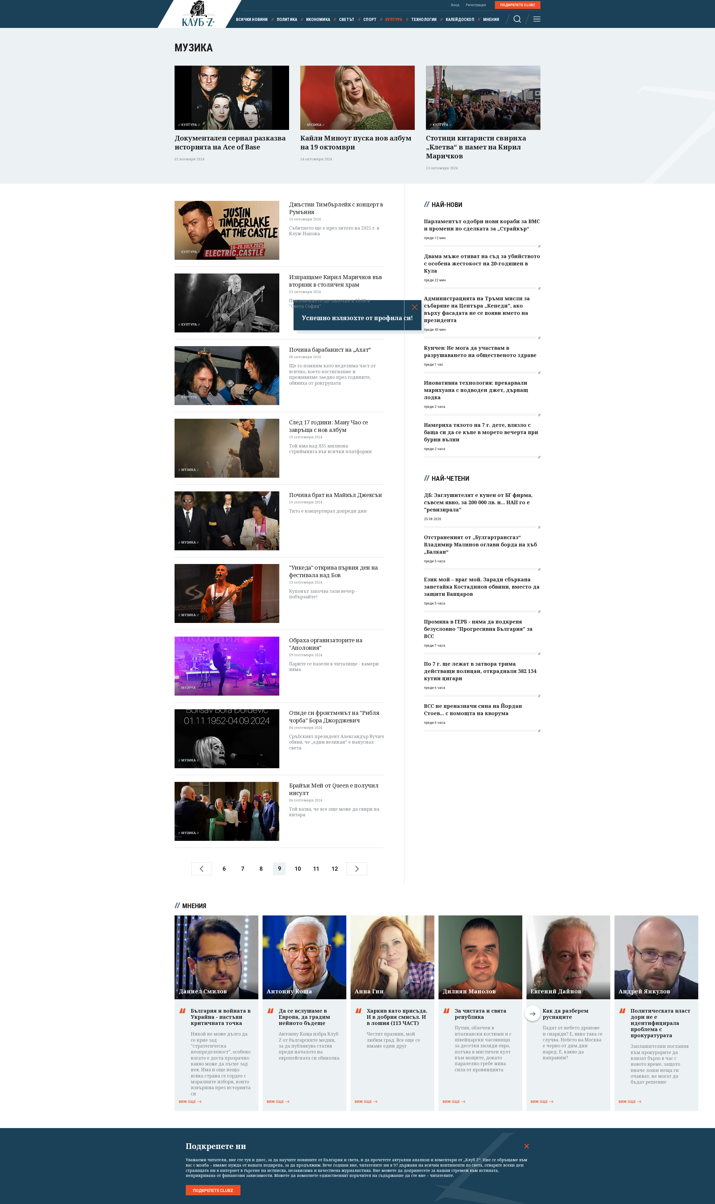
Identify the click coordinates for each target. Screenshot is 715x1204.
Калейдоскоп (460, 19)
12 (335, 868)
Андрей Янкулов (644, 991)
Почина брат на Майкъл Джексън (335, 495)
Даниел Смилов (203, 991)
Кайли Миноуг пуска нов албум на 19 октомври (355, 142)
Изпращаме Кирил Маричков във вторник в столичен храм (335, 280)
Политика (287, 19)
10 (298, 868)
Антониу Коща (289, 991)
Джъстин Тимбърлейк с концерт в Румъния (336, 208)
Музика (314, 125)
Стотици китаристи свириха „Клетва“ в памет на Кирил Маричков (476, 146)
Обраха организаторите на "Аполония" (326, 643)
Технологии (424, 19)
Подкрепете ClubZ (517, 5)
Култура (393, 19)
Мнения (491, 19)
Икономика (318, 19)
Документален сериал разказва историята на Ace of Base (230, 142)
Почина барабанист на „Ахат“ (330, 349)
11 (316, 868)
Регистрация (476, 5)
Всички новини (252, 19)
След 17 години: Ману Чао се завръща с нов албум (328, 426)
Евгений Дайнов (556, 991)
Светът (346, 19)
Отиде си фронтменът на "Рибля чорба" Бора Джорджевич (334, 716)
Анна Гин (369, 991)
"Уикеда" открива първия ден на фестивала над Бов (333, 571)
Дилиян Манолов (469, 991)
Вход (455, 5)
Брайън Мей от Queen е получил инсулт (333, 789)
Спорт (369, 19)
